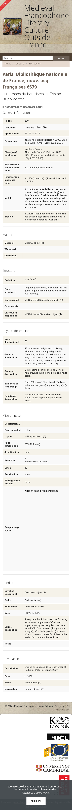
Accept (36, 801)
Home (8, 64)
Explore (20, 64)
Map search (35, 64)
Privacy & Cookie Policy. (36, 792)
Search (61, 58)
